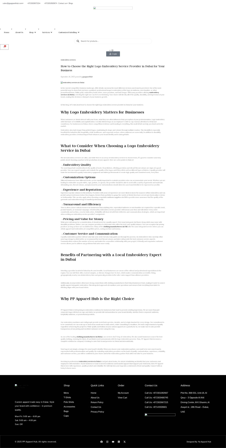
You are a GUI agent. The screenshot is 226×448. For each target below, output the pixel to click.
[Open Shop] (35, 32)
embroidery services (68, 60)
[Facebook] (101, 441)
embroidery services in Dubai (89, 361)
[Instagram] (107, 441)
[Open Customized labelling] (79, 32)
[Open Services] (51, 32)
